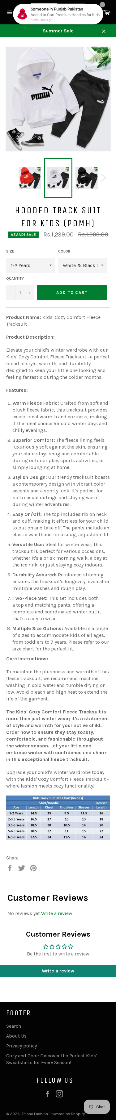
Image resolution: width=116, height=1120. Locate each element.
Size (10, 251)
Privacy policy (21, 1046)
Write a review (56, 913)
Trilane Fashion (35, 1113)
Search (13, 1026)
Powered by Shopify (67, 1113)
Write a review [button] (58, 971)
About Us (16, 1036)
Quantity (15, 278)
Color (64, 251)
